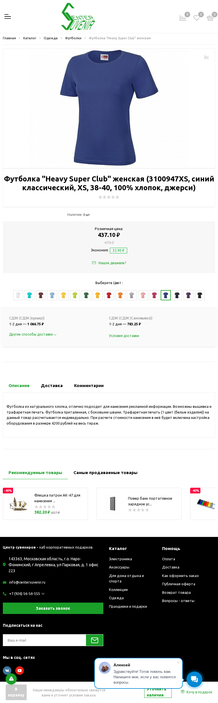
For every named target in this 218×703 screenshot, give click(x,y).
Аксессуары (119, 567)
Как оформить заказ (180, 576)
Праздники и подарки (128, 606)
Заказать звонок (53, 608)
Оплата (168, 559)
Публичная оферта (178, 584)
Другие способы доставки (31, 334)
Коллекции (118, 590)
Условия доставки (124, 336)
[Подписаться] (94, 640)
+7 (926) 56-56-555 (24, 594)
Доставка (170, 567)
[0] (210, 18)
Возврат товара (176, 592)
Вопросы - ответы (178, 601)
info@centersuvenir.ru (27, 582)
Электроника (120, 559)
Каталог (118, 548)
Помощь (171, 548)
